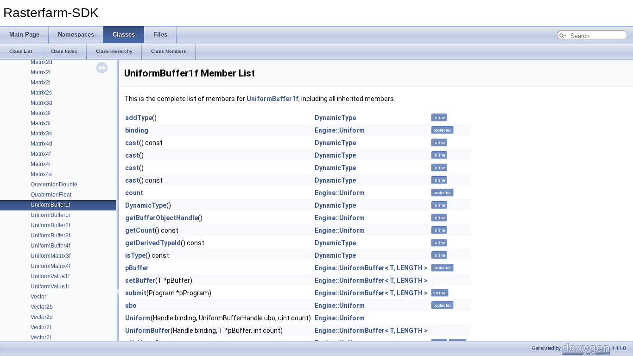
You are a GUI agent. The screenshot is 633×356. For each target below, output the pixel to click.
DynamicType (335, 117)
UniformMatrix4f (50, 266)
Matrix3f (41, 113)
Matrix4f (41, 154)
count (134, 193)
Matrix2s (41, 92)
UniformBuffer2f (50, 225)
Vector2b (42, 307)
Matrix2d (41, 62)
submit (135, 293)
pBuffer (137, 268)
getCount (140, 230)
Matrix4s (41, 174)
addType (138, 117)
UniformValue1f (50, 276)
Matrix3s (41, 133)
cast (132, 142)
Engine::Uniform (340, 130)
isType (135, 255)
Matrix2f (41, 72)
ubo (131, 305)
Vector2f (41, 327)
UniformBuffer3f (50, 235)
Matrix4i (41, 164)
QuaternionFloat (51, 194)
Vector (38, 296)
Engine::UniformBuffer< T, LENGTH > (371, 268)
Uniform (138, 318)
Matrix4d (41, 143)
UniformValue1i (50, 286)
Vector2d (42, 317)
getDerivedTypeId (153, 243)
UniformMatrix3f (50, 256)
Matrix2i (41, 82)
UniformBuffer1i (50, 215)
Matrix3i (41, 123)
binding (136, 130)
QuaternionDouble (54, 184)
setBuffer (140, 280)
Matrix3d (41, 103)
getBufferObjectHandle (161, 218)
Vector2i (41, 337)
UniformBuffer (148, 330)
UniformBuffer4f (50, 245)
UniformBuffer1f (50, 205)
